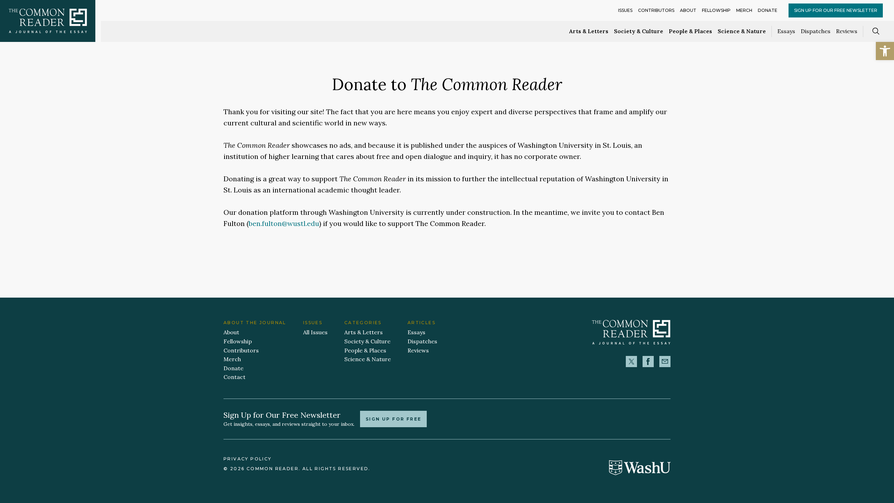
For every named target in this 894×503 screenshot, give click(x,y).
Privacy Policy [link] (248, 458)
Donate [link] (767, 10)
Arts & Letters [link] (588, 31)
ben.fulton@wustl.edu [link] (284, 223)
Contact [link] (235, 376)
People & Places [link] (690, 31)
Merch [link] (744, 10)
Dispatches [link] (815, 31)
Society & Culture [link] (638, 31)
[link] (885, 51)
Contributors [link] (656, 10)
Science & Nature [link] (742, 31)
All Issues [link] (315, 332)
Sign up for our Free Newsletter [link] (835, 10)
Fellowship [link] (716, 10)
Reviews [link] (846, 31)
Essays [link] (786, 31)
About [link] (688, 10)
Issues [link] (625, 10)
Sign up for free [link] (393, 419)
